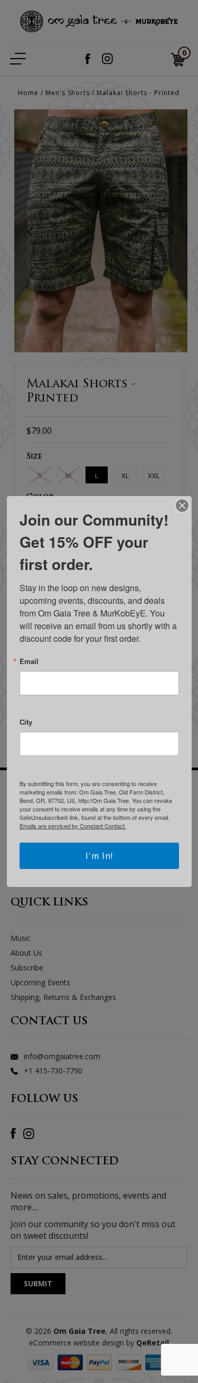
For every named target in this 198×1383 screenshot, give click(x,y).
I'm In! (99, 856)
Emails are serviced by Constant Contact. (73, 825)
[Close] (182, 505)
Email (29, 661)
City (26, 721)
